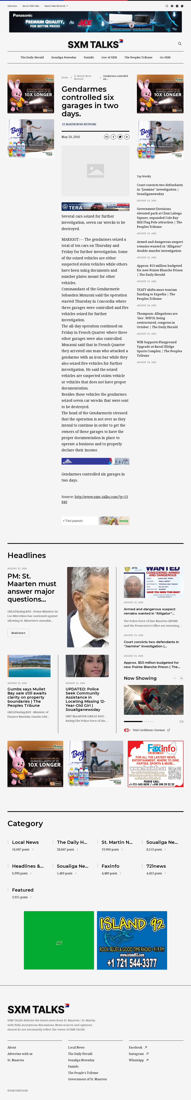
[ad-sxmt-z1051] (30, 138)
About (11, 1047)
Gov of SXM (109, 57)
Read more (20, 633)
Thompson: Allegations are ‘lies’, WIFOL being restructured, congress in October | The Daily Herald (157, 320)
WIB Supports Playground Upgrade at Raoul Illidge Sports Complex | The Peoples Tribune (159, 349)
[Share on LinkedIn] (126, 136)
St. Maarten (15, 1060)
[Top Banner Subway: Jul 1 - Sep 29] (95, 21)
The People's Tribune (83, 1073)
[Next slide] (181, 678)
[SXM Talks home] (95, 43)
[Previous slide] (175, 678)
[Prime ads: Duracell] (35, 764)
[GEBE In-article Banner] (95, 461)
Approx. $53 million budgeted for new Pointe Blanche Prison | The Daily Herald (160, 270)
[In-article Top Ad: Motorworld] (95, 206)
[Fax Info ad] (156, 764)
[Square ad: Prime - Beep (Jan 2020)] (95, 764)
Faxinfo (89, 57)
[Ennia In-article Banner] (95, 520)
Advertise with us (19, 1054)
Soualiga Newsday (63, 57)
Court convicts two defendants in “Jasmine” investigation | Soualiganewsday (160, 189)
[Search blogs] (167, 6)
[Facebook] (172, 6)
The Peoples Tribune (138, 57)
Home (65, 77)
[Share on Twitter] (120, 136)
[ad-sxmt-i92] (132, 940)
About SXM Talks (30, 5)
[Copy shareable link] (106, 136)
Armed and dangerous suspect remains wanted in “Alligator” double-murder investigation (160, 246)
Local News (76, 1047)
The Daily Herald (32, 57)
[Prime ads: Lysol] (30, 94)
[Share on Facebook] (113, 136)
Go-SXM (165, 57)
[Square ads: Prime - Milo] (59, 940)
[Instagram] (177, 6)
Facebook (135, 1047)
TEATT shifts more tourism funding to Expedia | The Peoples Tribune (157, 294)
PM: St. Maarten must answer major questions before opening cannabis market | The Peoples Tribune (32, 587)
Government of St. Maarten (87, 1079)
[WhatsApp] (182, 6)
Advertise (12, 5)
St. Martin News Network (82, 77)
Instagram (136, 1054)
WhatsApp (136, 1060)
